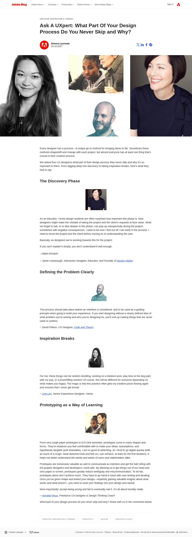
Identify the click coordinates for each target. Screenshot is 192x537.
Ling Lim (47, 393)
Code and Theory (83, 327)
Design (104, 519)
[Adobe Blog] (21, 4)
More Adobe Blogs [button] (103, 4)
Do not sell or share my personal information (158, 532)
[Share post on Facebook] (146, 45)
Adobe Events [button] (83, 4)
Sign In (170, 4)
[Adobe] (178, 4)
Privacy (108, 532)
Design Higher (125, 260)
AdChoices (183, 532)
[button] (15, 532)
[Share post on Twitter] (138, 45)
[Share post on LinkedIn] (142, 45)
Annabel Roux (50, 495)
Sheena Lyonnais (60, 43)
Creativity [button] (52, 4)
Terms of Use (117, 532)
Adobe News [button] (37, 4)
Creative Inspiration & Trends (56, 19)
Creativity (88, 519)
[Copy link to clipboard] (150, 45)
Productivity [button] (67, 4)
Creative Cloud (123, 519)
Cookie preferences (131, 532)
